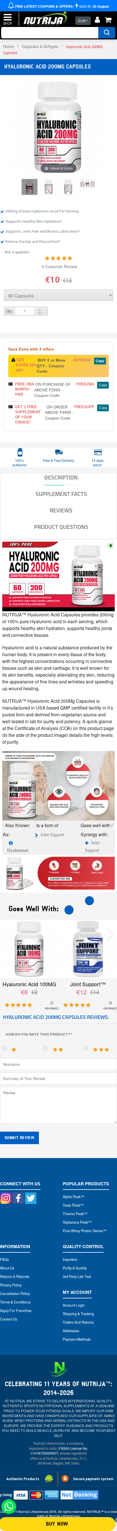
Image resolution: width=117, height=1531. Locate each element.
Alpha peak (72, 1196)
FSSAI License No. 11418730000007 (59, 1451)
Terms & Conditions (15, 1302)
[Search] (106, 32)
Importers (70, 1259)
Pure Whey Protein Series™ (84, 1230)
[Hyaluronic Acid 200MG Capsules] (29, 187)
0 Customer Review (59, 266)
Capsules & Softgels (40, 46)
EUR (81, 20)
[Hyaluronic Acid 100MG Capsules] (29, 922)
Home (8, 46)
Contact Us (8, 1319)
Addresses (71, 1330)
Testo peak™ (73, 1205)
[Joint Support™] (87, 922)
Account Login (74, 1305)
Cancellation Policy (15, 1293)
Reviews (61, 510)
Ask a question (17, 252)
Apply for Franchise (16, 1310)
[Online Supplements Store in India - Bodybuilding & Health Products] (44, 15)
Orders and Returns (78, 1322)
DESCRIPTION (61, 477)
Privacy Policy (11, 1285)
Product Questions (61, 527)
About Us (7, 1268)
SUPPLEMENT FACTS (61, 494)
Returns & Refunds (14, 1276)
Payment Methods (77, 1339)
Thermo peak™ (75, 1213)
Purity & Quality (75, 1268)
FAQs (4, 1259)
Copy (100, 361)
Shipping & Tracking (78, 1313)
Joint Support (52, 834)
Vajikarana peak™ (77, 1222)
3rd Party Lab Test (77, 1276)
